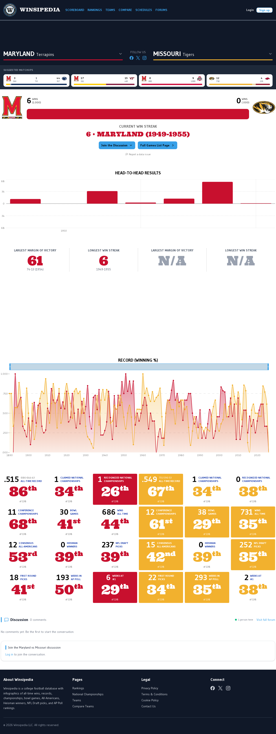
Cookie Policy (149, 700)
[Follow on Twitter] (138, 58)
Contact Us (148, 706)
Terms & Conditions (154, 694)
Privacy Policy (149, 688)
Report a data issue (140, 154)
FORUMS (161, 10)
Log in (9, 654)
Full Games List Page (154, 145)
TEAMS (110, 10)
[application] (138, 206)
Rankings (78, 688)
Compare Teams (83, 706)
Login (250, 10)
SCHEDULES (143, 10)
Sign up (264, 10)
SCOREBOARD (74, 10)
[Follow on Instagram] (144, 58)
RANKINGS (95, 10)
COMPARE (125, 10)
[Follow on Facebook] (131, 58)
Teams (76, 700)
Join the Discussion (114, 145)
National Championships (88, 694)
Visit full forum (266, 620)
